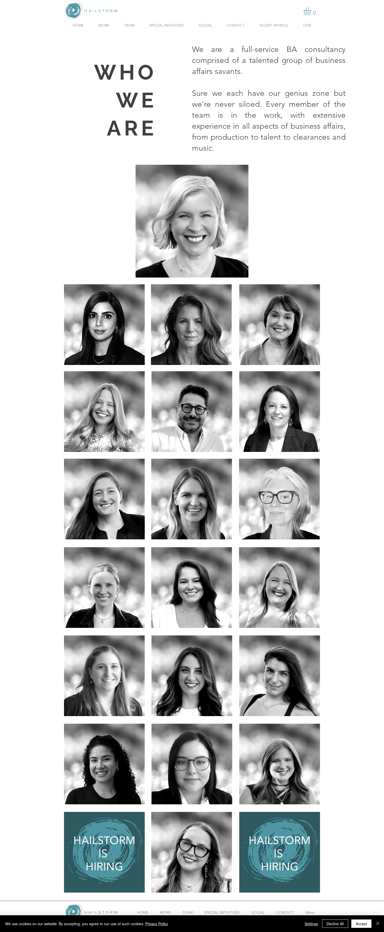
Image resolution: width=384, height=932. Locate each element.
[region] (192, 221)
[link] (312, 11)
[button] (104, 587)
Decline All (335, 923)
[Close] (378, 923)
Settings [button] (311, 923)
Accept (361, 923)
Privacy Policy (156, 923)
